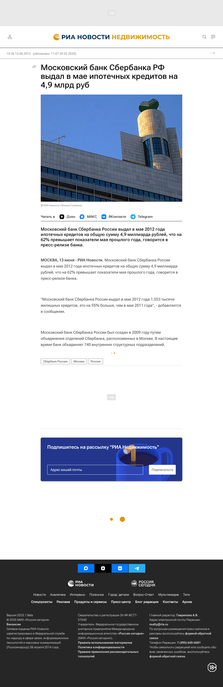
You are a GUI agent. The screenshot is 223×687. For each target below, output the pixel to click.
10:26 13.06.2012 (19, 53)
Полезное (97, 595)
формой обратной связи (167, 656)
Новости (39, 595)
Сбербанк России (55, 361)
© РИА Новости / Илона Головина (61, 205)
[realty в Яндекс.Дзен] (103, 568)
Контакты (170, 602)
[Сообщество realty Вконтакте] (120, 568)
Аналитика (58, 595)
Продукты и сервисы (90, 602)
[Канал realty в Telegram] (137, 568)
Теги (186, 595)
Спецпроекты (41, 602)
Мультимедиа (168, 595)
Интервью (77, 595)
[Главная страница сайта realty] (111, 37)
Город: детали (118, 595)
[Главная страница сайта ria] (79, 37)
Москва (79, 361)
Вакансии (14, 624)
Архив (187, 602)
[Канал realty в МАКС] (86, 568)
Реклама (63, 602)
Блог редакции (147, 602)
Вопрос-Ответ (143, 595)
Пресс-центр (121, 602)
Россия (96, 361)
